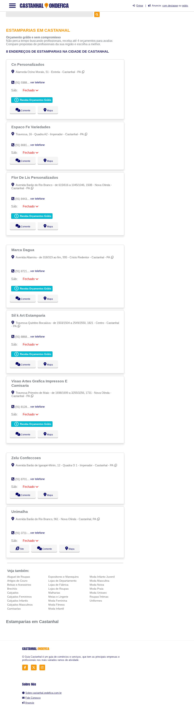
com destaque (170, 5)
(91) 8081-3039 (24, 145)
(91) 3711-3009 (24, 533)
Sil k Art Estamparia (28, 315)
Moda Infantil (56, 608)
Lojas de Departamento (62, 580)
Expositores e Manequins (63, 576)
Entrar (139, 5)
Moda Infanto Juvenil (102, 576)
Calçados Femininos (19, 596)
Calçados (12, 592)
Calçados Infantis (17, 600)
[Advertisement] (162, 44)
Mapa (49, 110)
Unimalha (20, 511)
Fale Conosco (33, 697)
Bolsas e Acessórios (19, 584)
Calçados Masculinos (20, 604)
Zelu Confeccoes (26, 458)
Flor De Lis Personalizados (35, 177)
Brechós (12, 588)
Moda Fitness (56, 604)
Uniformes (96, 600)
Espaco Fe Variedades (31, 127)
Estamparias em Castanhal (32, 621)
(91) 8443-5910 (24, 198)
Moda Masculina (99, 580)
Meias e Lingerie (58, 596)
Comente (23, 110)
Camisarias (14, 608)
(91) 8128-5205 (24, 406)
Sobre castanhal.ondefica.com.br (43, 692)
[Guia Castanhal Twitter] (35, 667)
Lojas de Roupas (58, 588)
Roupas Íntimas (99, 596)
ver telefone (37, 82)
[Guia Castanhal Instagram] (43, 667)
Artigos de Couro (17, 580)
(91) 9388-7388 (24, 82)
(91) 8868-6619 (24, 336)
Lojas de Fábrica (58, 584)
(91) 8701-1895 (24, 479)
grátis (185, 5)
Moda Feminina (57, 600)
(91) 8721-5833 (24, 271)
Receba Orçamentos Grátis (35, 100)
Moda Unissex (98, 592)
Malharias (54, 592)
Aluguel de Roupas (18, 576)
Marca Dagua (23, 250)
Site (21, 549)
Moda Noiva (97, 584)
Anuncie (29, 702)
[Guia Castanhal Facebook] (26, 667)
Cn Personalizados (28, 64)
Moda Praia (96, 588)
